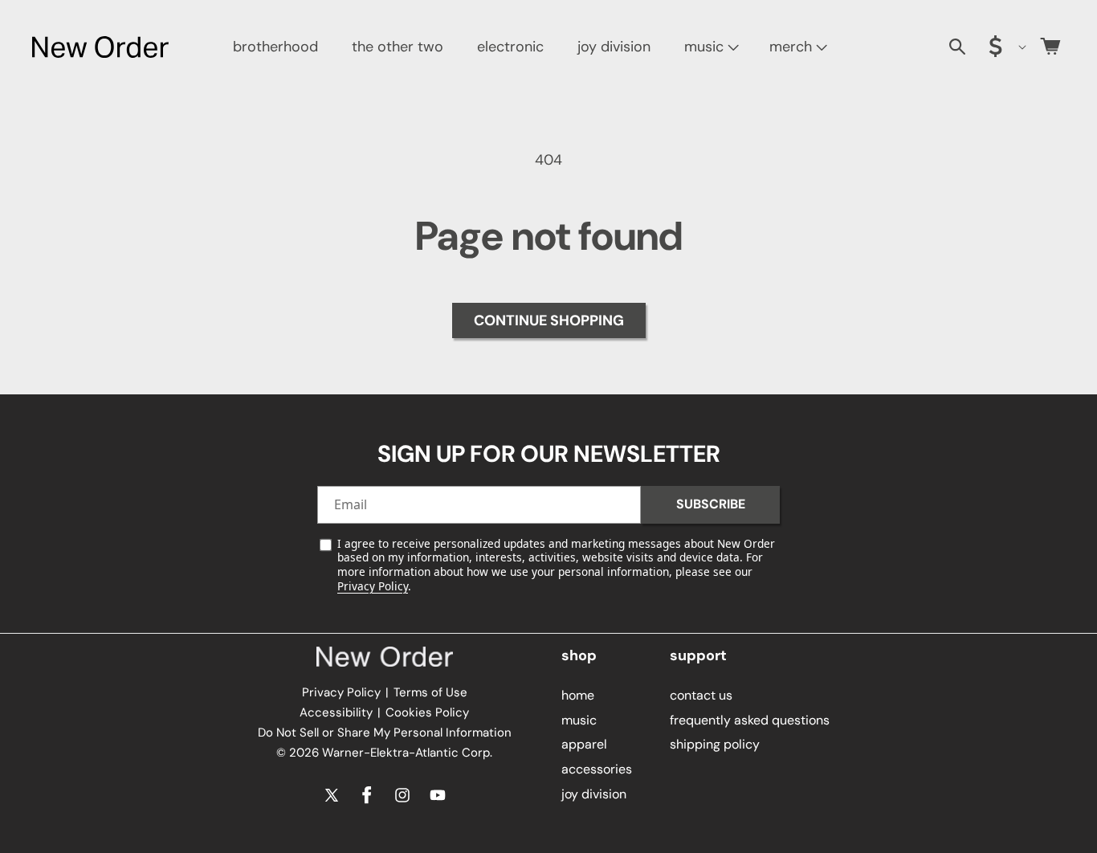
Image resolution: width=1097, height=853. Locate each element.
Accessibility (336, 712)
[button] (710, 47)
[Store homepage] (384, 657)
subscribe (710, 504)
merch (790, 46)
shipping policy (715, 744)
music (704, 46)
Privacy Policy (372, 586)
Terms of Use (430, 692)
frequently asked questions (750, 719)
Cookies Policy (427, 712)
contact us (701, 694)
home (577, 694)
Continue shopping (549, 320)
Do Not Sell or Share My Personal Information (385, 732)
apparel (584, 744)
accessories (596, 768)
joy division (593, 793)
